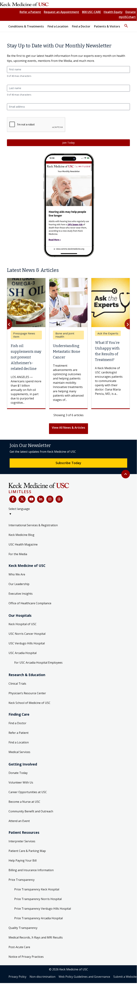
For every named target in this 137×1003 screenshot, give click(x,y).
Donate (130, 12)
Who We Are (17, 574)
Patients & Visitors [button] (107, 26)
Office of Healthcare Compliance (30, 603)
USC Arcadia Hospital (23, 653)
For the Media (18, 554)
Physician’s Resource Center (27, 693)
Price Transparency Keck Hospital (36, 889)
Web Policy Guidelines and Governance (84, 977)
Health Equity (113, 12)
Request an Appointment (61, 12)
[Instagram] (50, 499)
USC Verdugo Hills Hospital (27, 643)
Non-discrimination (42, 977)
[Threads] (59, 499)
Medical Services (19, 752)
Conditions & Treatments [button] (26, 26)
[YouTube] (31, 499)
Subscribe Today (68, 463)
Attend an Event (19, 821)
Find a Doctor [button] (81, 26)
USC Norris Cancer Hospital (27, 634)
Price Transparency (22, 880)
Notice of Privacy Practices (26, 957)
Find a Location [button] (58, 26)
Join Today (68, 142)
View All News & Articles (68, 428)
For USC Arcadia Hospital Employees (38, 663)
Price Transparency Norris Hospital (38, 899)
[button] (126, 24)
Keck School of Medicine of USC (29, 703)
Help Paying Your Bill (23, 860)
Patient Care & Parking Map (27, 851)
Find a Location (19, 742)
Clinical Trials (17, 684)
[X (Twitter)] (22, 499)
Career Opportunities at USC (28, 792)
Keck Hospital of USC (23, 624)
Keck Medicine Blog (21, 535)
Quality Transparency (23, 928)
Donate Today (18, 773)
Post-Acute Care (19, 947)
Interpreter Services (22, 841)
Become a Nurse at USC (24, 802)
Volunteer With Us (21, 782)
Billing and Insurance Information (31, 870)
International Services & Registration (33, 525)
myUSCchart (127, 17)
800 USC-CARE (91, 12)
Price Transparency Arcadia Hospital (38, 918)
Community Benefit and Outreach (31, 811)
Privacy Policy (17, 977)
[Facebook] (13, 499)
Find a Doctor (17, 723)
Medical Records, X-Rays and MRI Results (36, 937)
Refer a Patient (30, 12)
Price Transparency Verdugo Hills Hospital (42, 909)
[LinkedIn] (40, 499)
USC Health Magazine (23, 544)
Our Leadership (19, 584)
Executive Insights (21, 594)
